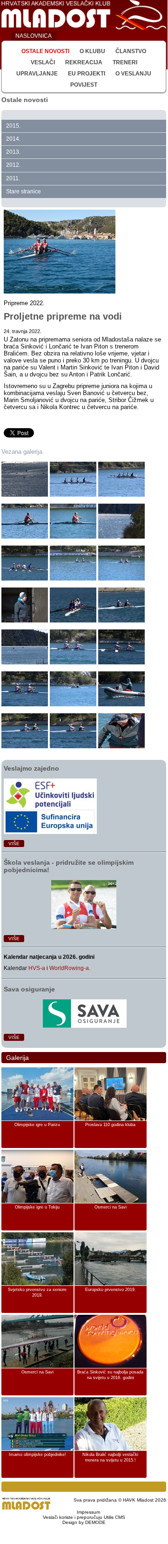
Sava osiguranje (29, 989)
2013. (13, 152)
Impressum (88, 1512)
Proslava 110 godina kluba (110, 1124)
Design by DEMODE (84, 1522)
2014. (13, 139)
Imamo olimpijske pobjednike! (37, 1454)
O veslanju (133, 73)
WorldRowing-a (69, 968)
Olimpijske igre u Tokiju (37, 1207)
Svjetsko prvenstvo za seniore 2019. (37, 1292)
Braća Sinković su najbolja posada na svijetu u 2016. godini (110, 1375)
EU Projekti (86, 73)
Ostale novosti (45, 51)
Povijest (83, 85)
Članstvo (130, 51)
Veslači (43, 62)
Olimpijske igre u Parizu (37, 1124)
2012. (13, 165)
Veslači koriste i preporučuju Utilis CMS (84, 1517)
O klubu (92, 51)
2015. (13, 126)
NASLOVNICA (33, 36)
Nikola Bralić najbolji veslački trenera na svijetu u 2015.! (110, 1457)
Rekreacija (83, 62)
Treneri (125, 62)
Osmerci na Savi (110, 1207)
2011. (13, 178)
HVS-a (36, 968)
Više (14, 843)
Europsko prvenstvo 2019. (110, 1289)
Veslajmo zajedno (31, 768)
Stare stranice (23, 191)
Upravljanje (37, 73)
